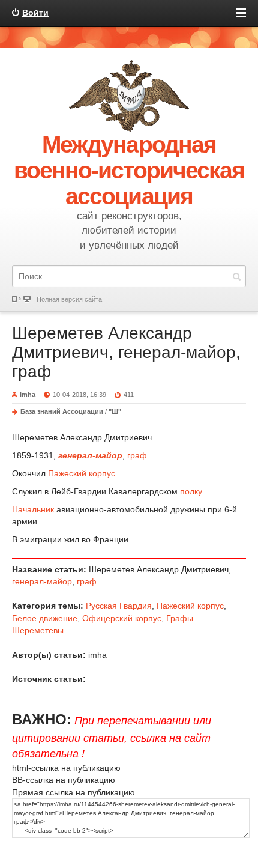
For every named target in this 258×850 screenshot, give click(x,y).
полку (191, 491)
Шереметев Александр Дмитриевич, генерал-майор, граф (126, 352)
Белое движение (44, 618)
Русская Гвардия (119, 605)
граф (137, 455)
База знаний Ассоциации (61, 411)
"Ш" (115, 411)
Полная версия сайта (69, 299)
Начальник (33, 509)
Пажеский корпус (81, 473)
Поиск (236, 276)
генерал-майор (42, 581)
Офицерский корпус (121, 618)
